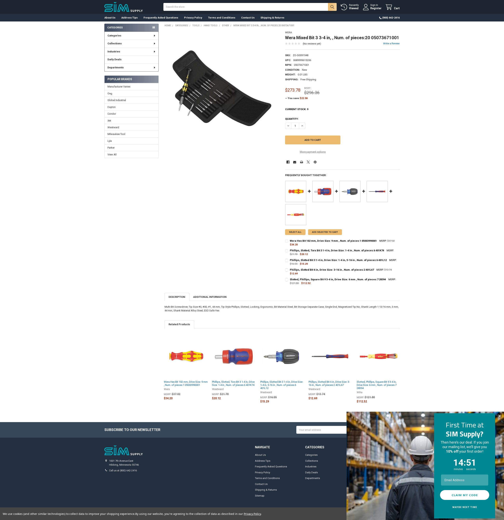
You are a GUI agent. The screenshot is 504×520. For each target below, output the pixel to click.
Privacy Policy (193, 17)
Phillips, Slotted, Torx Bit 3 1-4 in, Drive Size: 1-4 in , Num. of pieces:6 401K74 (233, 383)
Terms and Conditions (221, 17)
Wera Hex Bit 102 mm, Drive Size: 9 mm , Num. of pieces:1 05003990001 (186, 383)
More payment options (313, 151)
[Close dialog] (499, 416)
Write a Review (391, 43)
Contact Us (248, 17)
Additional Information (210, 296)
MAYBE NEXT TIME (464, 507)
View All (112, 154)
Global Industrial (116, 100)
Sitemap (259, 495)
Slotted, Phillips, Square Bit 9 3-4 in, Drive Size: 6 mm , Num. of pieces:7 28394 (377, 385)
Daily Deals (114, 59)
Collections (114, 43)
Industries (113, 51)
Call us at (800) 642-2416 (123, 470)
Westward (113, 127)
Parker (111, 147)
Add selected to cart (325, 232)
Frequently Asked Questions (161, 17)
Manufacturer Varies (118, 86)
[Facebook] (288, 162)
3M (109, 120)
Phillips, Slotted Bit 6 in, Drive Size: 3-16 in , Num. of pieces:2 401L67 (329, 383)
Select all (295, 232)
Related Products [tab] (179, 324)
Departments (115, 67)
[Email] (294, 162)
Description (177, 296)
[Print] (301, 162)
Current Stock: (296, 109)
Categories (114, 35)
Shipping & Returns (272, 17)
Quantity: (292, 118)
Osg (109, 93)
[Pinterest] (315, 162)
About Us (109, 17)
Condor (111, 113)
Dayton (111, 107)
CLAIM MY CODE (465, 495)
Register (376, 8)
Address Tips (129, 17)
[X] (308, 162)
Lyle (109, 140)
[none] (222, 88)
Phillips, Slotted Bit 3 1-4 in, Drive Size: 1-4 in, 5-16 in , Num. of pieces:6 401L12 (281, 385)
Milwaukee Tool (116, 134)
